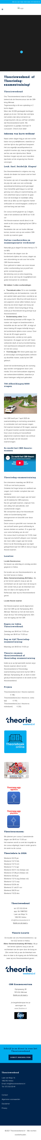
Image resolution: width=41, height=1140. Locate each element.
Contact (5, 1095)
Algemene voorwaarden (11, 1099)
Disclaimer (6, 1104)
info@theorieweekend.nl (20, 920)
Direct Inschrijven (20, 1057)
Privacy (4, 1108)
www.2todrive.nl (20, 1008)
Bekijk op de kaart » (20, 923)
